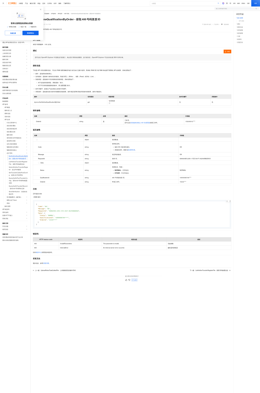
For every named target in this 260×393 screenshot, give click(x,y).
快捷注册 (13, 33)
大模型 (21, 3)
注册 (248, 3)
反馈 (135, 280)
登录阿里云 (30, 33)
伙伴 (55, 3)
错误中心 (39, 252)
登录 (255, 3)
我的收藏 (226, 24)
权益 (39, 3)
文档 (234, 3)
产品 (26, 3)
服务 (59, 3)
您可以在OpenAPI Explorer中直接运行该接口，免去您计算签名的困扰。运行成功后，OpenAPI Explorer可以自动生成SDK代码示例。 (79, 57)
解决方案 (33, 3)
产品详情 (216, 24)
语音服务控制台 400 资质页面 (140, 123)
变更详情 (46, 263)
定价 (43, 3)
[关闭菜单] (3, 3)
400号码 (66, 13)
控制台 (243, 3)
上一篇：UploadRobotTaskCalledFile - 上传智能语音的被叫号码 (55, 270)
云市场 (49, 3)
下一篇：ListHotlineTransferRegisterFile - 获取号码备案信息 (209, 270)
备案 (238, 3)
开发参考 (46, 13)
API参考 (53, 13)
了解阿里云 (66, 3)
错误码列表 (131, 150)
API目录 (60, 13)
